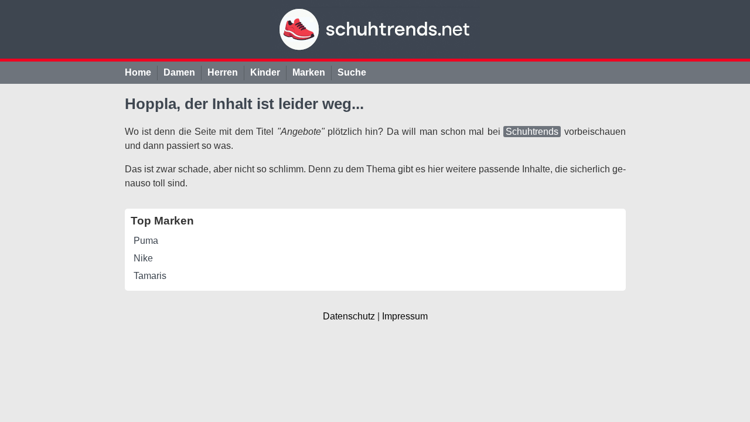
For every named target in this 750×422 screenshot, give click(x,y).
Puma (146, 241)
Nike (143, 258)
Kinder (265, 72)
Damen (179, 72)
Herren (222, 72)
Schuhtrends (532, 132)
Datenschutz (349, 316)
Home (138, 72)
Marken (308, 72)
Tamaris (150, 276)
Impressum (405, 316)
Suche (352, 72)
